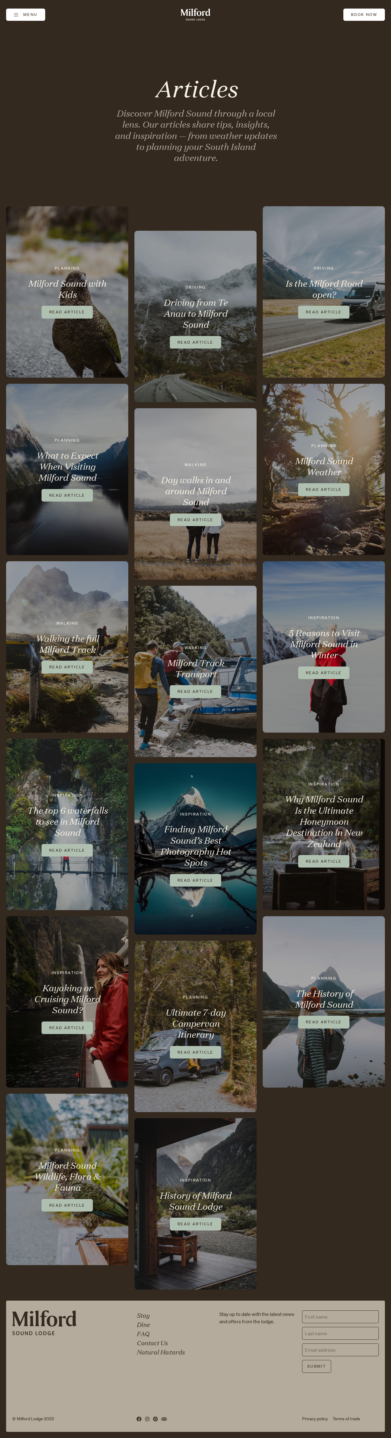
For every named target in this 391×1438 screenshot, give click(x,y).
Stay (143, 1315)
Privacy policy (315, 1418)
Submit (316, 1366)
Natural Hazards (161, 1351)
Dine (143, 1324)
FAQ (143, 1333)
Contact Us (152, 1342)
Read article (67, 312)
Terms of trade (346, 1418)
